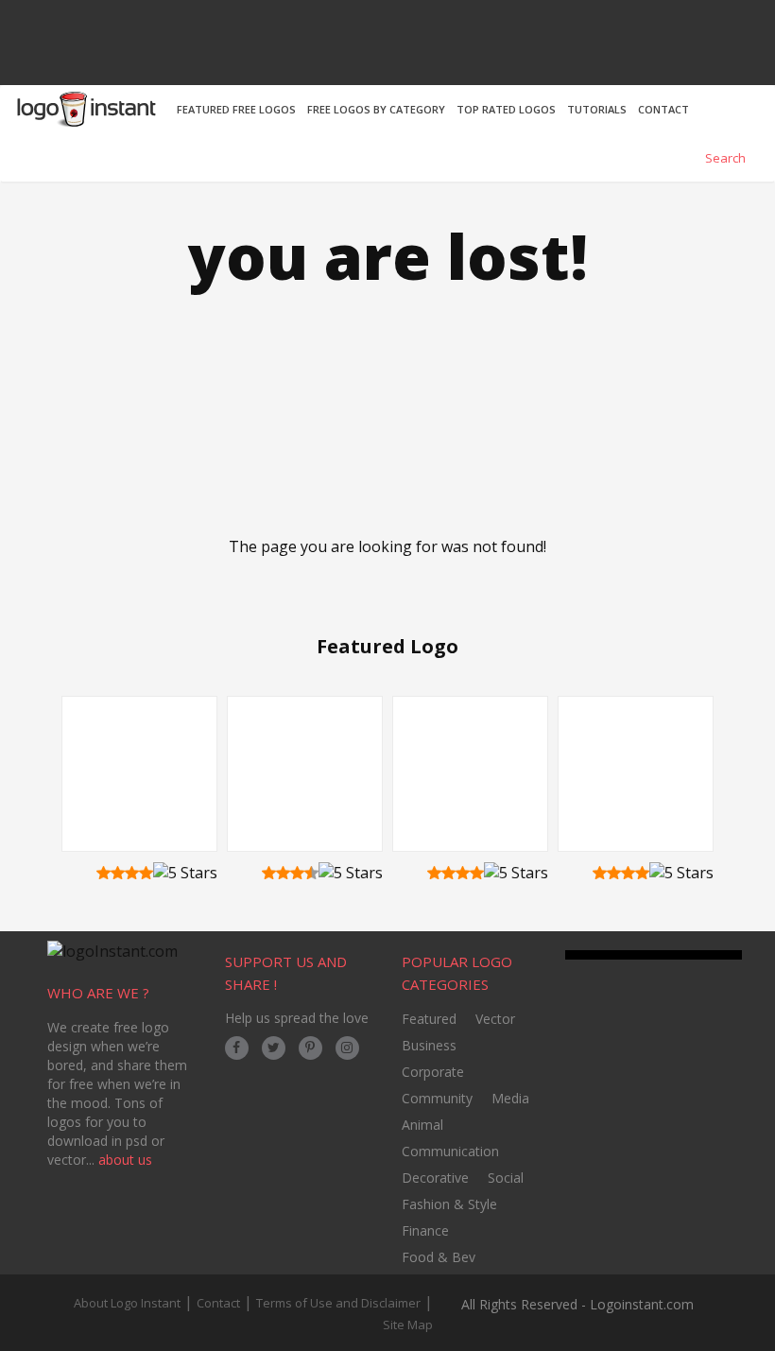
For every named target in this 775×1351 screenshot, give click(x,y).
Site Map (408, 1324)
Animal (422, 1125)
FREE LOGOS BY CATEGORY (376, 109)
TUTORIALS (597, 109)
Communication (450, 1151)
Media (510, 1098)
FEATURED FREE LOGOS (236, 109)
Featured (429, 1019)
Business (429, 1045)
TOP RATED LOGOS (506, 109)
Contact (218, 1302)
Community (437, 1098)
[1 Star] (103, 872)
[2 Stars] (118, 872)
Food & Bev (438, 1257)
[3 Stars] (132, 872)
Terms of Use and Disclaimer (338, 1302)
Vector (495, 1019)
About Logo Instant (127, 1302)
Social (506, 1177)
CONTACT (663, 109)
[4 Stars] (146, 872)
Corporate (433, 1072)
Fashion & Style (449, 1204)
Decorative (435, 1177)
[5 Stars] (185, 873)
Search (724, 157)
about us (125, 1160)
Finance (425, 1230)
